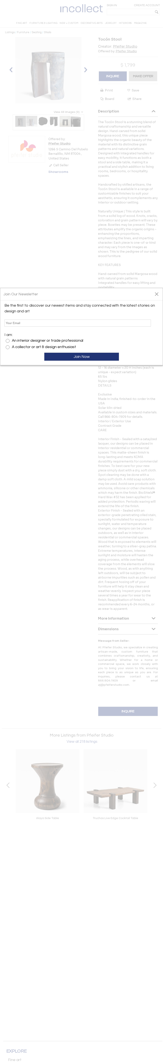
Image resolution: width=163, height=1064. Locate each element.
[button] (157, 294)
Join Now (82, 357)
